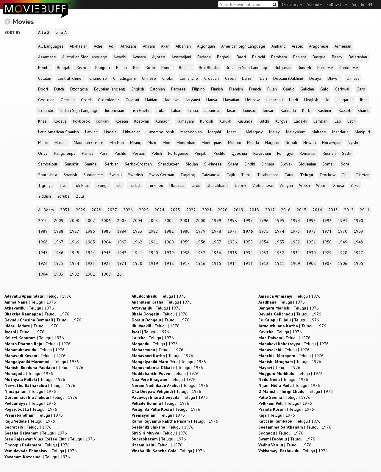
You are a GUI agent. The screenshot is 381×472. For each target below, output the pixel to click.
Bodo (150, 67)
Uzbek (240, 185)
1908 (311, 263)
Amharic (278, 46)
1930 (311, 252)
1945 (74, 252)
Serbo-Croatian (138, 164)
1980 (185, 231)
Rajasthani (262, 153)
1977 (232, 231)
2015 (301, 209)
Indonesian (114, 110)
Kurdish (206, 121)
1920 (137, 263)
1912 (263, 263)
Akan (165, 46)
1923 (90, 263)
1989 (43, 231)
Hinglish (311, 99)
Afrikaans (129, 46)
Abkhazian (79, 46)
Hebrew (252, 99)
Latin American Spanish (58, 132)
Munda (253, 142)
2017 (270, 209)
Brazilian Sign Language (247, 67)
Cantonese (348, 67)
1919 (153, 263)
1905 (358, 263)
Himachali (274, 99)
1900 (106, 274)
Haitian (151, 99)
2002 (169, 220)
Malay (274, 132)
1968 (43, 242)
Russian (329, 153)
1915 (216, 263)
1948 (358, 242)
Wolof (321, 185)
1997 (248, 220)
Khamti (363, 110)
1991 (342, 220)
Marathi (61, 142)
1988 (58, 231)
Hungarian (345, 99)
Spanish (70, 174)
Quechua (239, 153)
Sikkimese (213, 164)
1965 (90, 242)
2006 (106, 220)
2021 (207, 209)
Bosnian (186, 67)
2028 (96, 209)
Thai (345, 174)
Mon (166, 142)
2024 (159, 209)
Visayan (286, 185)
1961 (153, 242)
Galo (324, 89)
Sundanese (93, 174)
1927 (358, 252)
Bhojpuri (102, 67)
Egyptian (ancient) (109, 89)
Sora (345, 164)
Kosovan (141, 121)
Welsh (304, 185)
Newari (309, 142)
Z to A (61, 32)
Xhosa (338, 185)
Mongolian (186, 142)
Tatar (289, 174)
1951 (311, 242)
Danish (248, 78)
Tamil (246, 174)
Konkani (102, 121)
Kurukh (225, 121)
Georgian (46, 99)
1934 (248, 252)
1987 (74, 231)
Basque (319, 57)
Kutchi (264, 121)
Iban (364, 99)
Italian (176, 110)
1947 (43, 252)
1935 (232, 252)
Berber (82, 67)
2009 (58, 220)
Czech (230, 78)
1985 (106, 231)
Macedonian (191, 132)
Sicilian (192, 164)
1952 (295, 242)
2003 (153, 220)
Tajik (231, 174)
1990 (358, 220)
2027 (112, 209)
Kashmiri (325, 110)
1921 (122, 263)
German (68, 99)
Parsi (104, 153)
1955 (248, 242)
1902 (74, 274)
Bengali (63, 67)
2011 (364, 209)
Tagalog (187, 174)
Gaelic (288, 89)
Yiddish (44, 196)
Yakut (355, 185)
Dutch (59, 89)
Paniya (87, 153)
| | (37, 296)
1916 (200, 263)
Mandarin (340, 132)
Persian (138, 153)
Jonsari (268, 110)
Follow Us (335, 4)
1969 (358, 231)
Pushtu (219, 153)
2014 (317, 209)
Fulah (272, 89)
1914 (232, 263)
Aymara (139, 57)
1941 (137, 252)
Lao (338, 121)
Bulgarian (283, 67)
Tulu (119, 185)
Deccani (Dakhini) (288, 78)
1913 (248, 263)
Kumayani (185, 121)
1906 (342, 263)
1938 (185, 252)
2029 (80, 209)
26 (119, 274)
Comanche (188, 78)
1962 (137, 242)
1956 (232, 242)
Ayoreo (158, 57)
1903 (58, 274)
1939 (169, 252)
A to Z (44, 32)
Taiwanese (211, 174)
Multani (234, 142)
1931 (295, 252)
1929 (327, 252)
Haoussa (170, 99)
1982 (153, 231)
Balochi (258, 57)
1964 (106, 242)
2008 (74, 220)
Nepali (291, 142)
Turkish (135, 185)
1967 (58, 242)
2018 (254, 209)
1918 (169, 263)
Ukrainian (177, 185)
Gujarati (132, 99)
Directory (290, 4)
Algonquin (206, 46)
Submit (313, 4)
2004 (137, 220)
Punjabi (201, 153)
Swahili (115, 174)
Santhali (92, 164)
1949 (342, 242)
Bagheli (223, 57)
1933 (263, 252)
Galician (307, 89)
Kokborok (81, 121)
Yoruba (63, 196)
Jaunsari (249, 110)
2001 (185, 220)
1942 (122, 252)
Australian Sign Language (84, 57)
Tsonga (102, 185)
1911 (279, 263)
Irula (160, 110)
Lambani (320, 121)
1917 (185, 263)
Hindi (293, 99)
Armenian (343, 46)
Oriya (43, 153)
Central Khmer (70, 78)
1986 (90, 231)
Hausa (211, 99)
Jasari (231, 110)
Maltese (319, 132)
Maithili (233, 132)
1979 (200, 231)
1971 (327, 231)
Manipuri (362, 132)
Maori (43, 142)
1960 (169, 242)
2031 (65, 209)
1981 (169, 231)
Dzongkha (79, 89)
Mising (135, 142)
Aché (98, 46)
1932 (279, 252)
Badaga (204, 57)
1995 (279, 220)
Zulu (80, 196)
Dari (263, 78)
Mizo (152, 142)
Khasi (42, 121)
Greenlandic (108, 99)
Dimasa (353, 78)
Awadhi (119, 57)
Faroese (178, 89)
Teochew (327, 174)
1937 (200, 252)
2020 (222, 209)
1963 (122, 242)
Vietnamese (262, 185)
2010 (43, 220)
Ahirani (149, 46)
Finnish (217, 89)
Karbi (306, 110)
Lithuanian (131, 132)
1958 (200, 242)
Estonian (157, 89)
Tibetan (362, 174)
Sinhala (267, 164)
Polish (157, 153)
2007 (90, 220)
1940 (153, 252)
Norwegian (331, 142)
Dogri (43, 89)
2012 (349, 209)
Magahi (214, 132)
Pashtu (120, 153)
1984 (122, 231)
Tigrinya (45, 185)
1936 (216, 252)
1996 (263, 220)
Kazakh (345, 110)
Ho (327, 99)
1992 (327, 220)
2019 (238, 209)
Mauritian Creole (88, 142)
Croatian (211, 78)
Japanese (212, 110)
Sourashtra (47, 174)
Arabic (297, 46)
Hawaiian (231, 99)
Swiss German (161, 174)
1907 (327, 263)
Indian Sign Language (79, 110)
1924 (74, 263)
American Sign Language (243, 46)
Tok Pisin (81, 185)
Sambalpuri (48, 164)
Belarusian (358, 57)
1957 (216, 242)
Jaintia (193, 110)
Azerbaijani (181, 57)
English (138, 89)
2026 (128, 209)
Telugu (306, 174)
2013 (333, 209)
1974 (279, 231)
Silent (233, 164)
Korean (121, 121)
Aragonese (318, 46)
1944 (90, 252)
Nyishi (353, 142)
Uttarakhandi (218, 185)
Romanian (307, 153)
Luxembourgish (160, 132)
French (255, 89)
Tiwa (63, 185)
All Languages (50, 46)
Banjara (299, 57)
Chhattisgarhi (124, 78)
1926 (43, 263)
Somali (328, 164)
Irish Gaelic (140, 110)
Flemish (236, 89)
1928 (342, 252)
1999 (216, 220)
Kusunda (245, 121)
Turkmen (155, 185)
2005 (122, 220)
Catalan (44, 78)
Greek (86, 99)
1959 (185, 242)
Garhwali (342, 89)
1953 (279, 242)
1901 (90, 274)
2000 (200, 220)
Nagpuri (272, 142)
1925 (58, 263)
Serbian (111, 164)
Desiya (315, 78)
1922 (106, 263)
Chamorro (98, 78)
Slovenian (307, 164)
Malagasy (254, 132)
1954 (263, 242)
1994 (295, 220)
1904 (43, 274)
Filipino (198, 89)
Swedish (135, 174)
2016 (286, 209)
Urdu (196, 185)
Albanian (183, 46)
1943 (106, 252)
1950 (327, 242)
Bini (136, 67)
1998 (232, 220)
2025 (144, 209)
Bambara (279, 57)
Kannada (288, 110)
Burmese (325, 67)
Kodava (60, 121)
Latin (351, 121)
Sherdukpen (168, 164)
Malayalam (295, 132)
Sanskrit (71, 164)
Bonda (167, 67)
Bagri (241, 57)
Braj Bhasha (209, 67)
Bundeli (304, 67)
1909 (295, 263)
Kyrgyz (281, 121)
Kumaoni (163, 121)
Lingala (110, 132)
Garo (361, 89)
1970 (342, 231)
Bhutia (121, 67)
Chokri (167, 78)
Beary (337, 57)
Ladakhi (300, 121)
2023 (175, 209)
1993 (311, 220)
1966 (74, 242)
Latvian (91, 132)
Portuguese (178, 153)
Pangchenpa (65, 153)
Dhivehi (334, 78)
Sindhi (249, 164)
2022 (191, 209)
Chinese (149, 78)
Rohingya (285, 153)
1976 (248, 231)
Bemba (44, 67)
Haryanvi (192, 99)
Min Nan (117, 142)
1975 (263, 231)
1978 (216, 231)
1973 (295, 231)
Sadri (346, 153)
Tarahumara (267, 174)
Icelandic (46, 110)
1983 (137, 231)
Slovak (286, 164)
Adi (111, 46)
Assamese (47, 57)
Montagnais (212, 142)
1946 (58, 252)
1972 (311, 231)
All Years (46, 209)
